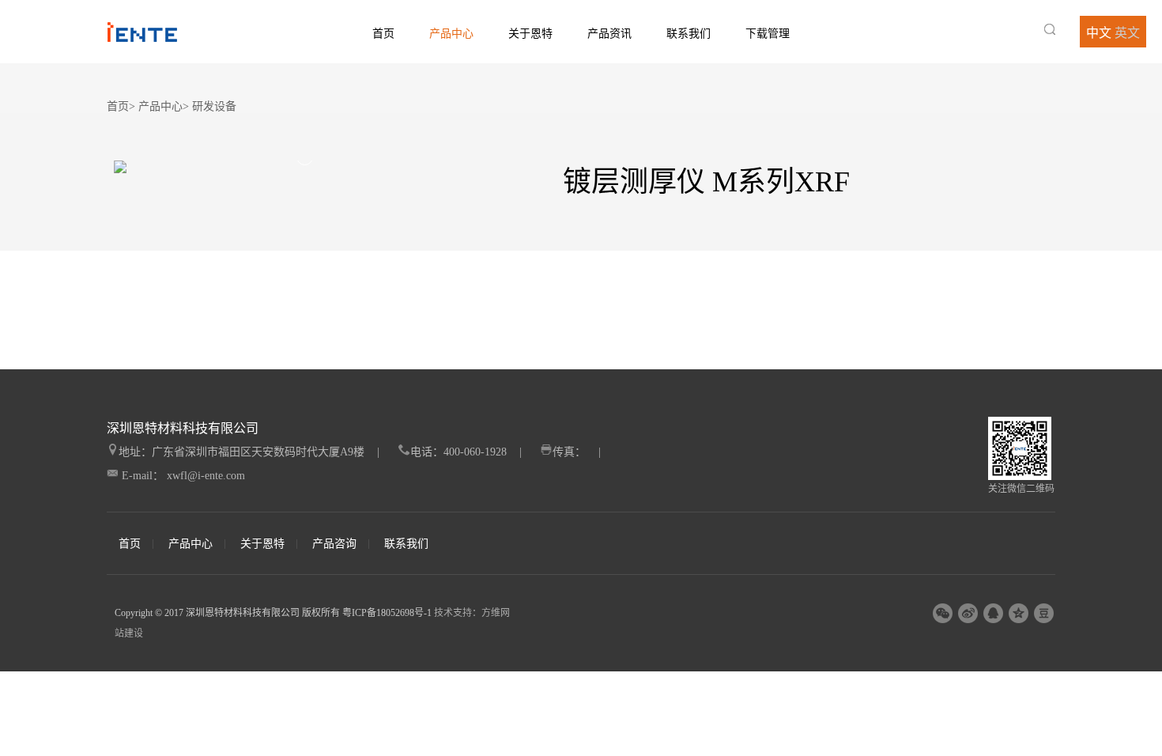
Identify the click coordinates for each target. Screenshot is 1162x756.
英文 (1127, 33)
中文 (1098, 33)
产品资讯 (609, 34)
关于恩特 (530, 34)
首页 (383, 34)
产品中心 (451, 34)
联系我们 (688, 34)
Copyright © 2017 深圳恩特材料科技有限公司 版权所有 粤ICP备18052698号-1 (273, 612)
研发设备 (214, 106)
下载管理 (767, 34)
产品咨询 (334, 544)
